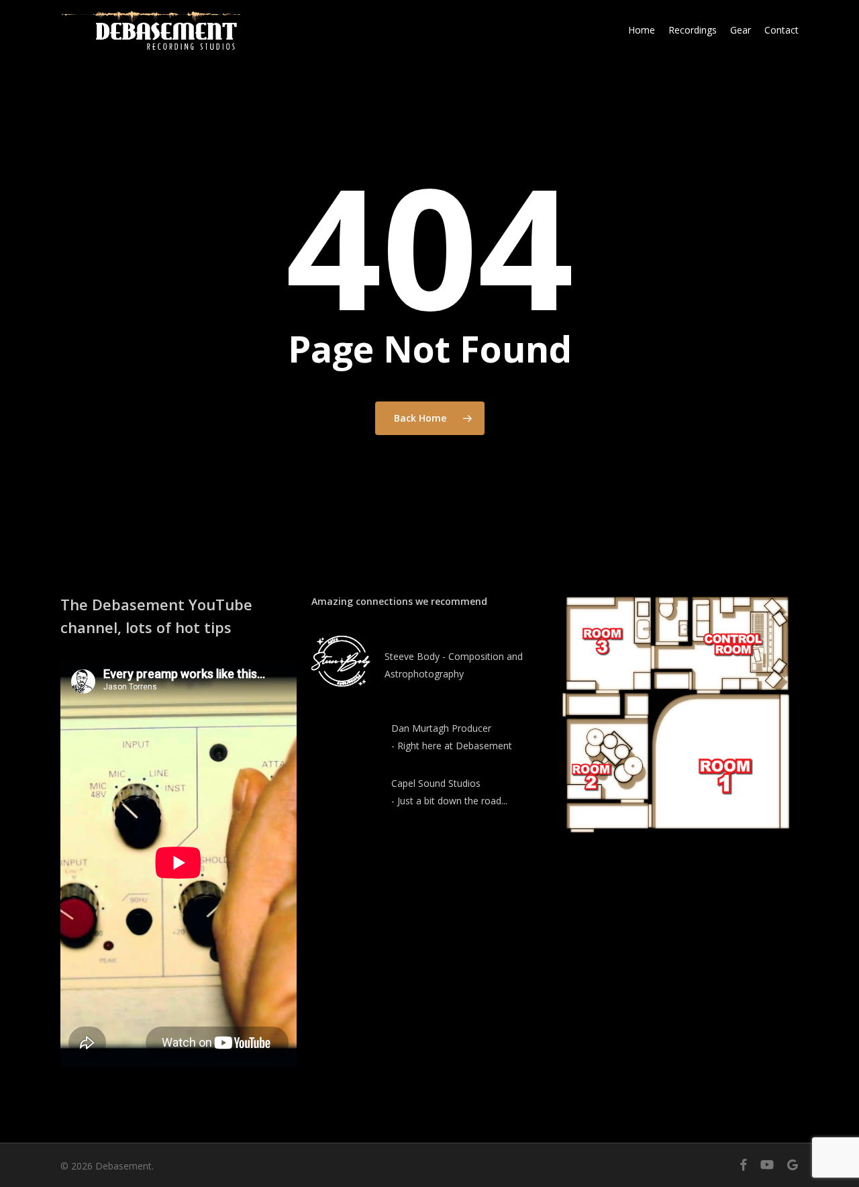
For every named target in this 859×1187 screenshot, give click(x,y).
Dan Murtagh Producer (441, 728)
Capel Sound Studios (436, 783)
